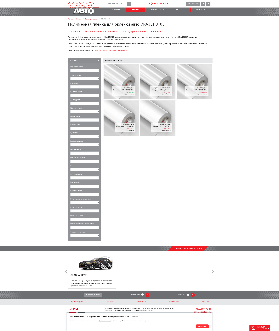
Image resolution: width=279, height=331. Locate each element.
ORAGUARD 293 (122, 50)
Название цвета (76, 91)
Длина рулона (75, 100)
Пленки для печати (91, 19)
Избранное (139, 295)
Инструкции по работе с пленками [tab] (141, 31)
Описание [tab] (75, 31)
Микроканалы (75, 149)
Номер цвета (75, 83)
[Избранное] (203, 4)
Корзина (185, 295)
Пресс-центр (141, 302)
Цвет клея (74, 133)
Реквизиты (110, 302)
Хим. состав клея (76, 141)
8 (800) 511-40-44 (158, 3)
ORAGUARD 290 (111, 50)
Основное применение (78, 232)
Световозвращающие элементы (82, 224)
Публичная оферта (76, 302)
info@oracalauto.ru (202, 312)
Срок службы (75, 116)
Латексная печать (76, 174)
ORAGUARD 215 (99, 50)
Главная (71, 19)
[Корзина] (208, 4)
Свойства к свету (76, 215)
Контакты (200, 10)
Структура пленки (76, 207)
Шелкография (75, 182)
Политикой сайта (105, 321)
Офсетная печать (76, 191)
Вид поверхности (76, 67)
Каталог (135, 10)
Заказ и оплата (157, 10)
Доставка (180, 10)
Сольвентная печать (77, 158)
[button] (84, 60)
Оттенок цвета (75, 75)
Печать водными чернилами (80, 199)
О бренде (116, 10)
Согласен (202, 326)
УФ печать (74, 166)
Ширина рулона (76, 108)
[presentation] (66, 270)
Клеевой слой (75, 124)
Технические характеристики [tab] (101, 31)
